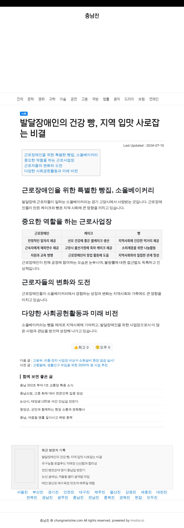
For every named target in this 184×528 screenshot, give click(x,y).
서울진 (22, 492)
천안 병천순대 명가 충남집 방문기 (63, 470)
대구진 (84, 492)
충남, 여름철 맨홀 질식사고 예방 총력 (46, 417)
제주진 (99, 492)
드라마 (129, 99)
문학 (31, 99)
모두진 (152, 497)
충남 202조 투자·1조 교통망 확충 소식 (46, 385)
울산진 (115, 492)
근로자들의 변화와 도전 (43, 165)
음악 (117, 99)
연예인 (154, 99)
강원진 (130, 492)
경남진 (47, 497)
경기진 (53, 492)
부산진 (38, 492)
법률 (106, 99)
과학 (52, 99)
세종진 (146, 492)
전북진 (31, 497)
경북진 (124, 497)
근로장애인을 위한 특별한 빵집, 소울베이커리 (61, 154)
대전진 (161, 492)
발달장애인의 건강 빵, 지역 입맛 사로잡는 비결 (72, 457)
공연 (74, 99)
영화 (41, 99)
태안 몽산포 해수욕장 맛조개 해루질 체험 (68, 483)
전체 (20, 99)
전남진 (93, 497)
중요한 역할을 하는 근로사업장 (49, 160)
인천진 (69, 492)
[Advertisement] (92, 59)
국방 (95, 99)
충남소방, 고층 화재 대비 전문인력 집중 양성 (51, 393)
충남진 (78, 497)
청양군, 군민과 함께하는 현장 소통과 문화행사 (52, 409)
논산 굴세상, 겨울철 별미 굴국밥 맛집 (66, 476)
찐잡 (138, 497)
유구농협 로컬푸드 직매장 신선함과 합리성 (69, 463)
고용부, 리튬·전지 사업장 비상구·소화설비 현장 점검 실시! (73, 360)
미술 (63, 99)
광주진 (62, 497)
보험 (141, 99)
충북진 (109, 497)
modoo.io (137, 520)
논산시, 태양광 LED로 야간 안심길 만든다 (49, 401)
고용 (84, 99)
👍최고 (81, 347)
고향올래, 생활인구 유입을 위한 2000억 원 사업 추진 (70, 365)
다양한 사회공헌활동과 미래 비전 (51, 171)
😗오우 (102, 347)
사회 (23, 113)
